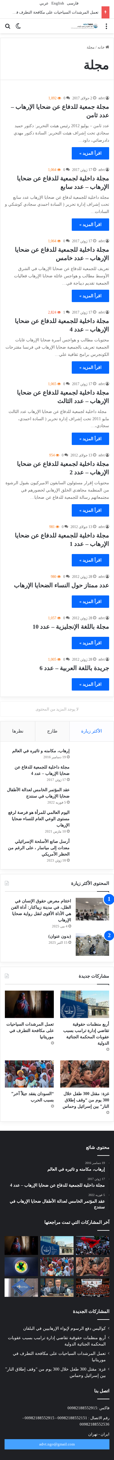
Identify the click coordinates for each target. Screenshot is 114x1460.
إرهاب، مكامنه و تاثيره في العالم (41, 751)
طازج (52, 731)
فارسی (72, 3)
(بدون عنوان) (59, 936)
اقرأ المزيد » (90, 153)
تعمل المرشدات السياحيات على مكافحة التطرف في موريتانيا (30, 1030)
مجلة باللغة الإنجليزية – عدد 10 (71, 626)
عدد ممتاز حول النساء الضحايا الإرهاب (61, 585)
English (57, 3)
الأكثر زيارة (91, 731)
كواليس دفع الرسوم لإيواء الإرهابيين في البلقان (64, 1328)
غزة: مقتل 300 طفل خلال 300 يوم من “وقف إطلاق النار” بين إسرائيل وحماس (86, 1100)
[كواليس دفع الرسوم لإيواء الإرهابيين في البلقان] (92, 1245)
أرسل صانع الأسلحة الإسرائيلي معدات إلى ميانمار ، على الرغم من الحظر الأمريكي (39, 847)
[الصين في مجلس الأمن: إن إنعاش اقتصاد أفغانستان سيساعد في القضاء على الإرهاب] (57, 1287)
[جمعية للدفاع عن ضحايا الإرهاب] (83, 26)
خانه (101, 47)
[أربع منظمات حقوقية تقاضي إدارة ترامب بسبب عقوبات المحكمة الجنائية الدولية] (84, 1004)
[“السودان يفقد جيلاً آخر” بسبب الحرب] (29, 1074)
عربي (44, 3)
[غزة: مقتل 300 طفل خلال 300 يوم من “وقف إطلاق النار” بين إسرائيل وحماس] (84, 1074)
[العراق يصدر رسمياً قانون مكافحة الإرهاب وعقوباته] (21, 1266)
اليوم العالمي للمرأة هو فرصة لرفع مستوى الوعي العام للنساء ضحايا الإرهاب (39, 818)
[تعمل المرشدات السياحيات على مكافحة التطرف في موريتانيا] (29, 1004)
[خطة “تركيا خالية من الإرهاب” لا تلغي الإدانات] (92, 1287)
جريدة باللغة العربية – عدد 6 (74, 668)
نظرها (17, 731)
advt (101, 98)
